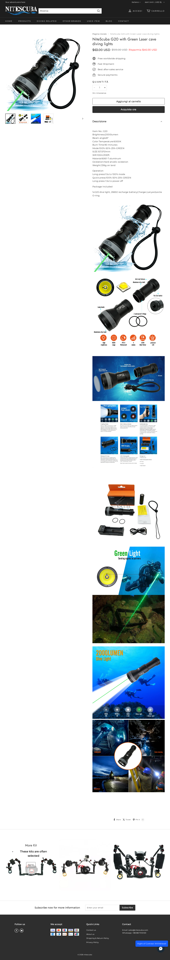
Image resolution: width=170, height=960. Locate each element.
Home (8, 21)
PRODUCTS (24, 21)
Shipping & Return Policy (97, 938)
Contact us (91, 930)
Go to (31, 865)
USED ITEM (93, 21)
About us (90, 934)
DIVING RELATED (47, 21)
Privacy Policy (92, 942)
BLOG (109, 21)
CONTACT (123, 21)
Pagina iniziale (99, 34)
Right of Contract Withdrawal (151, 943)
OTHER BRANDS (72, 21)
